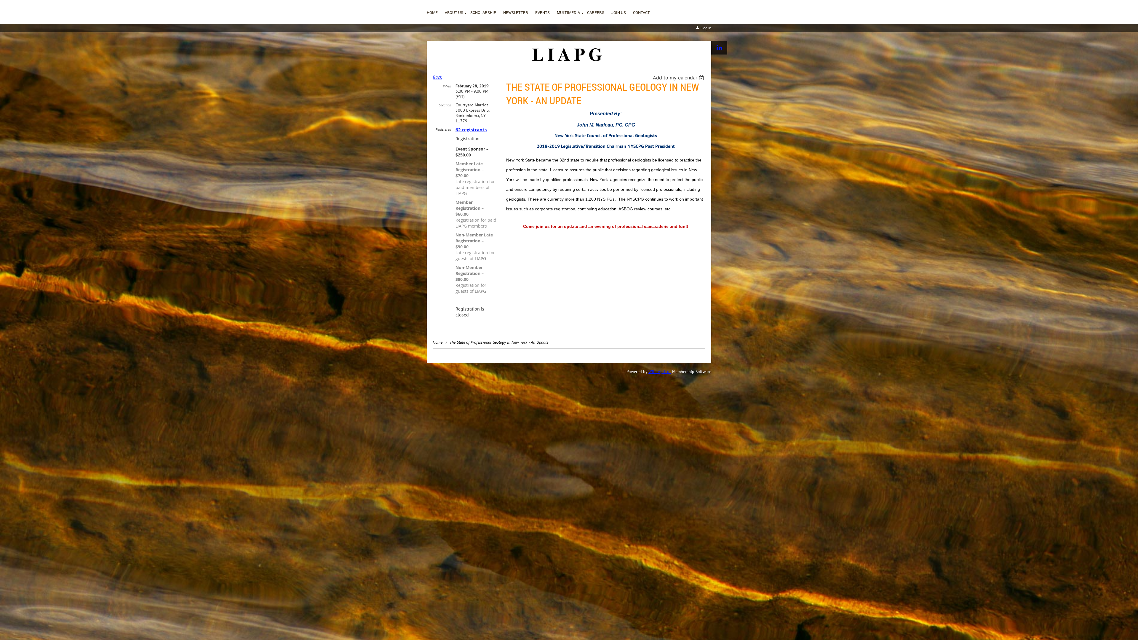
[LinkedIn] (719, 48)
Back (437, 77)
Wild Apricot (659, 371)
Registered (443, 129)
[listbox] (679, 77)
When (447, 86)
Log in (706, 28)
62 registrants (471, 130)
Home (437, 342)
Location (445, 105)
